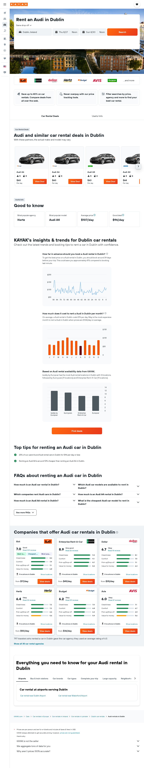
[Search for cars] (4, 25)
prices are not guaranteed (70, 733)
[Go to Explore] (4, 44)
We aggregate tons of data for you (33, 746)
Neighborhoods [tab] (128, 678)
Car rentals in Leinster (79, 716)
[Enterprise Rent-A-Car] (90, 541)
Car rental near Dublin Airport (33, 695)
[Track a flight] (4, 50)
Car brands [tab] (58, 678)
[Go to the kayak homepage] (19, 4)
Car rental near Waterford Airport (72, 695)
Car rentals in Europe (41, 716)
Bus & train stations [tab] (39, 678)
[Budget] (90, 591)
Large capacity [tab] (109, 678)
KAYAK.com (18, 716)
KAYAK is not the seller (28, 741)
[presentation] (107, 254)
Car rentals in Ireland (60, 716)
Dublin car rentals (98, 716)
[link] (32, 166)
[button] (5, 4)
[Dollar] (133, 541)
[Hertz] (48, 591)
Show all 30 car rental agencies (29, 643)
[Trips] (4, 58)
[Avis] (133, 591)
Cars (27, 716)
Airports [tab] (22, 678)
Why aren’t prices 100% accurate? (33, 751)
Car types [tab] (72, 678)
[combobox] (24, 25)
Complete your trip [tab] (89, 678)
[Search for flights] (4, 13)
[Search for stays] (4, 19)
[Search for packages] (4, 30)
